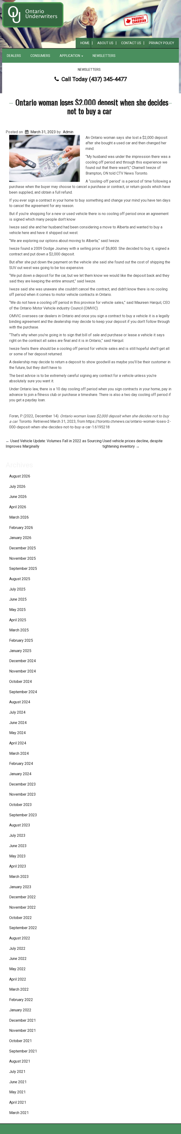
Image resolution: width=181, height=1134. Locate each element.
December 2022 (22, 897)
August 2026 (19, 476)
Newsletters (104, 56)
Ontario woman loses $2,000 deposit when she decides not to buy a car (91, 106)
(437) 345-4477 (108, 79)
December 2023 (22, 784)
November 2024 (22, 671)
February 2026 (21, 527)
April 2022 (17, 979)
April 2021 (17, 1102)
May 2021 (17, 1092)
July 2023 (17, 835)
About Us (105, 43)
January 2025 (20, 651)
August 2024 (19, 702)
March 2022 (19, 989)
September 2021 (23, 1051)
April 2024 (17, 743)
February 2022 (21, 999)
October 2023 (20, 804)
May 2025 (17, 609)
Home (85, 43)
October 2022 (20, 917)
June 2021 (18, 1082)
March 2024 (19, 753)
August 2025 (19, 579)
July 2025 (17, 589)
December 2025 (22, 548)
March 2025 (19, 630)
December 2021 (22, 1020)
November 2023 (22, 794)
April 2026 (17, 507)
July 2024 (17, 712)
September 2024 (23, 692)
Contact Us (131, 43)
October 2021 (20, 1041)
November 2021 (22, 1030)
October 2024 (20, 681)
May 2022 (17, 969)
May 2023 (17, 856)
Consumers (40, 56)
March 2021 (19, 1113)
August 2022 (19, 938)
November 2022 (22, 907)
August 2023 (19, 825)
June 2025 (18, 599)
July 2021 (17, 1071)
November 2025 (22, 558)
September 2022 (23, 928)
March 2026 (19, 517)
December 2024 (22, 661)
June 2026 (18, 496)
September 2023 (23, 815)
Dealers (14, 56)
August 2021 (19, 1061)
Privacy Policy (161, 43)
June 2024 (18, 722)
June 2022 (18, 958)
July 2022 (17, 948)
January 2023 (20, 887)
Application (70, 56)
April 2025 (17, 620)
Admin (68, 132)
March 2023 (19, 876)
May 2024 (17, 733)
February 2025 (21, 640)
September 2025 (23, 568)
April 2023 (17, 866)
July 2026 (17, 486)
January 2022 (20, 1010)
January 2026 (20, 538)
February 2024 (21, 763)
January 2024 (20, 774)
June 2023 (18, 846)
